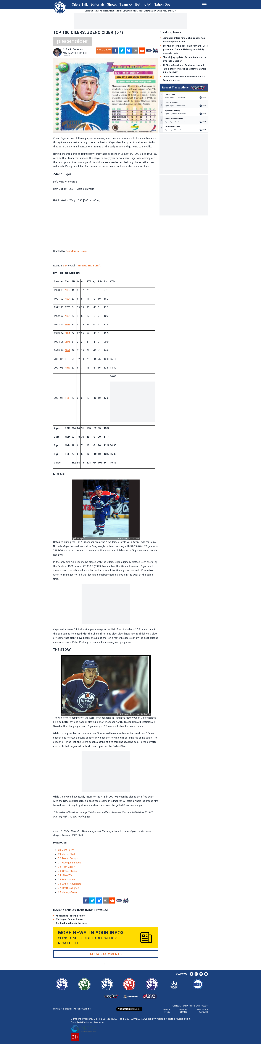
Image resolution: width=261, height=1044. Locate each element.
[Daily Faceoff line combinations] (149, 50)
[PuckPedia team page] (155, 50)
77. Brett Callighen (68, 888)
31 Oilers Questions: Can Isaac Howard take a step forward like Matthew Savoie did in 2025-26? (184, 69)
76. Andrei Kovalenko (69, 884)
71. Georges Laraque (69, 862)
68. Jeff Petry (66, 850)
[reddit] (142, 50)
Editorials (97, 4)
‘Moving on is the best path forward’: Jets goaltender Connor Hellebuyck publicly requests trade (185, 49)
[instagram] (196, 974)
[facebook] (115, 50)
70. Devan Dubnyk (68, 858)
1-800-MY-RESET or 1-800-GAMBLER (120, 1018)
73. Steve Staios (67, 871)
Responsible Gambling (202, 1010)
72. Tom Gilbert (66, 867)
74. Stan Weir (65, 875)
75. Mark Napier (67, 879)
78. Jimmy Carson (68, 892)
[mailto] (135, 50)
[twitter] (122, 50)
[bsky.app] (129, 50)
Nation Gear (163, 4)
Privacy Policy (166, 1010)
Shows (112, 4)
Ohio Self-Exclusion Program (87, 1022)
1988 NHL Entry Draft (88, 265)
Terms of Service (182, 1010)
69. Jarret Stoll (66, 854)
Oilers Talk (80, 4)
